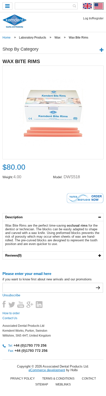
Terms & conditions (58, 378)
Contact (89, 378)
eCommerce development (47, 370)
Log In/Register (93, 18)
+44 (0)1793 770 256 (30, 345)
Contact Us (9, 318)
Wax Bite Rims (78, 37)
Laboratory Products (32, 37)
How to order (11, 313)
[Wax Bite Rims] (53, 145)
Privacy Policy (22, 378)
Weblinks (63, 384)
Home (6, 37)
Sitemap (41, 384)
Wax (57, 37)
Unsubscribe (11, 295)
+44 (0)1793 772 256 (31, 351)
